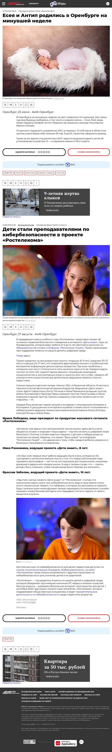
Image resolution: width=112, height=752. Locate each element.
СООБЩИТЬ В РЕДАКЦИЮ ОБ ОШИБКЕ (36, 701)
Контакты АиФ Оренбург (71, 695)
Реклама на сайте (92, 695)
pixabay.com (58, 98)
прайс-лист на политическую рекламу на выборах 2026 (63, 698)
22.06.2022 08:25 (9, 11)
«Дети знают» (90, 342)
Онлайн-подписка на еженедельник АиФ (76, 692)
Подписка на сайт (29, 695)
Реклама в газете (28, 698)
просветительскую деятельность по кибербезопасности (56, 593)
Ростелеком (30, 320)
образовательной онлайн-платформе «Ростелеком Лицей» (50, 348)
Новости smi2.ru (12, 217)
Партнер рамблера (44, 742)
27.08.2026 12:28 (9, 225)
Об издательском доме (31, 692)
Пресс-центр (50, 692)
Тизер (19, 355)
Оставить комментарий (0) (89, 152)
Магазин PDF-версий (49, 695)
